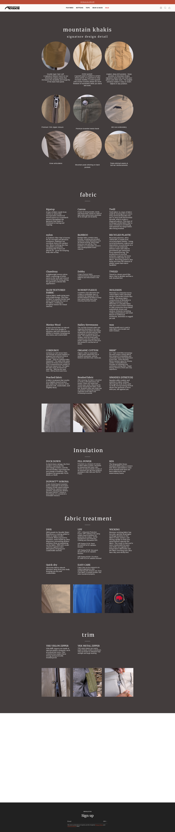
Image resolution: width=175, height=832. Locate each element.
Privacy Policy (99, 825)
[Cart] (169, 7)
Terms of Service (71, 826)
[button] (70, 8)
